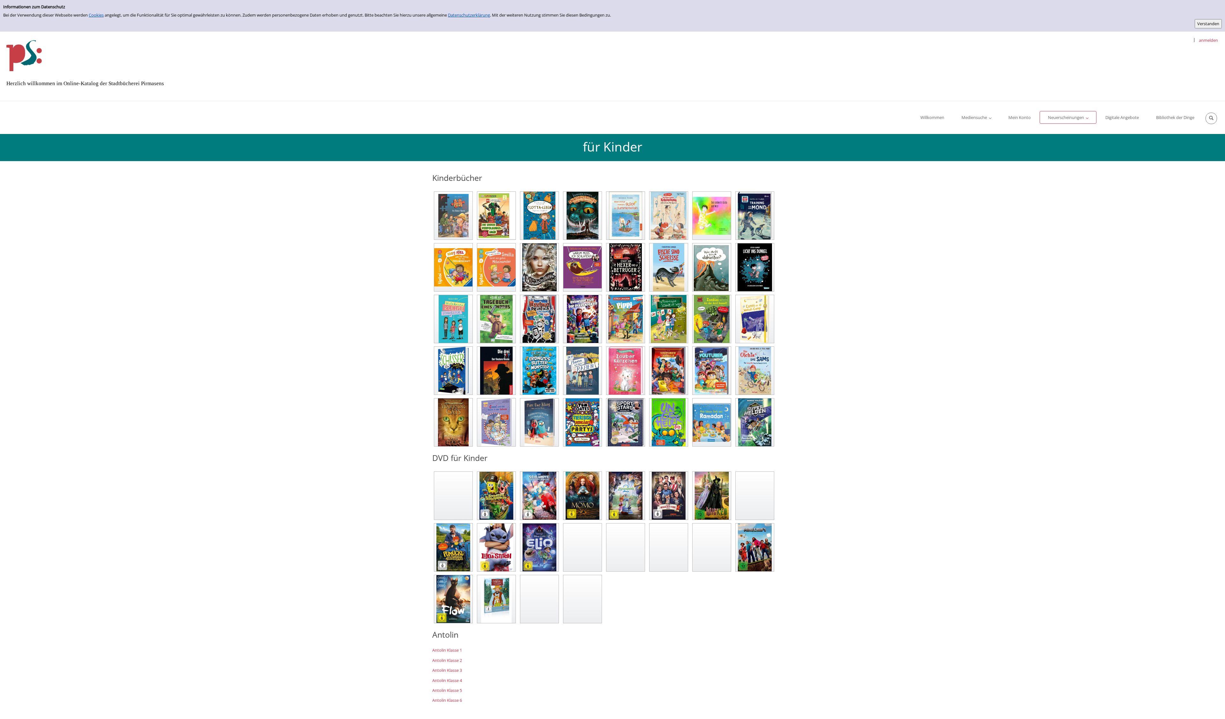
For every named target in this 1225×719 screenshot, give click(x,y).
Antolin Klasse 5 (447, 690)
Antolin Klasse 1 (447, 650)
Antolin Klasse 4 (447, 680)
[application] (976, 117)
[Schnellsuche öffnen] (1211, 118)
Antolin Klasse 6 (447, 700)
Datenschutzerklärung (469, 15)
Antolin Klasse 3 (447, 670)
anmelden (1208, 40)
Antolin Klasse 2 (447, 660)
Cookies (96, 15)
